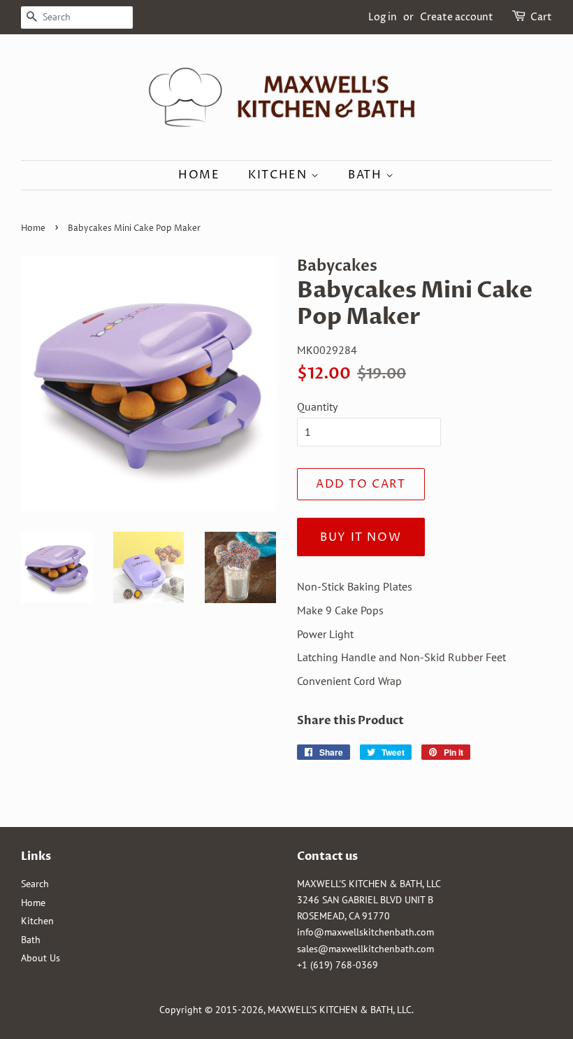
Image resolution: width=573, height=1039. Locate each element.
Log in (382, 17)
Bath (367, 175)
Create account (456, 17)
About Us (40, 958)
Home (198, 175)
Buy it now (360, 537)
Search (35, 883)
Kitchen (279, 175)
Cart (541, 17)
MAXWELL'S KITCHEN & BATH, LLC (340, 1009)
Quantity (317, 407)
